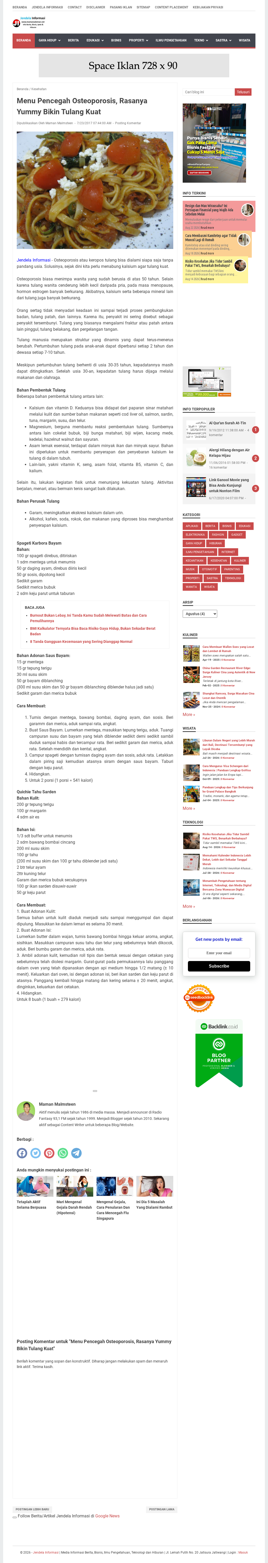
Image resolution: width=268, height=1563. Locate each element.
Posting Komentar (128, 123)
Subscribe (219, 966)
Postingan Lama (161, 1509)
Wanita (191, 587)
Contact (75, 7)
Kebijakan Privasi (208, 7)
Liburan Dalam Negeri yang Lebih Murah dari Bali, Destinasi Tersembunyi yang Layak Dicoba (229, 745)
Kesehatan (219, 560)
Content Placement (171, 7)
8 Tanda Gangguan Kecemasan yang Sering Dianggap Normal (81, 641)
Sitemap (143, 7)
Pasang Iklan (121, 7)
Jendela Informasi (47, 7)
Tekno (199, 40)
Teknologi (233, 578)
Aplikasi (192, 526)
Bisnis (116, 40)
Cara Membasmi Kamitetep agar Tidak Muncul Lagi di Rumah (211, 238)
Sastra (221, 40)
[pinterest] (49, 1153)
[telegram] (76, 1153)
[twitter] (35, 1153)
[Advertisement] (95, 1050)
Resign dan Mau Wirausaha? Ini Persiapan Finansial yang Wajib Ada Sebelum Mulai (209, 210)
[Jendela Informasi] (29, 22)
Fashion (218, 534)
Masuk (243, 1552)
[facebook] (22, 1153)
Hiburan (215, 543)
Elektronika (195, 534)
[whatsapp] (63, 1153)
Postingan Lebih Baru (32, 1509)
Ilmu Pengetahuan (171, 40)
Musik (190, 569)
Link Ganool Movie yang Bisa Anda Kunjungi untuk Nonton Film (229, 485)
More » (189, 714)
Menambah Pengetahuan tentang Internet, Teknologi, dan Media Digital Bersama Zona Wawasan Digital (227, 885)
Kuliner (240, 560)
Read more (207, 227)
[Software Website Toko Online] (207, 395)
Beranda (20, 7)
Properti (136, 40)
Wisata (244, 40)
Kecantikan (194, 560)
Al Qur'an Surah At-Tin (227, 423)
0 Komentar (228, 659)
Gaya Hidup (48, 40)
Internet (228, 552)
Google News (107, 1515)
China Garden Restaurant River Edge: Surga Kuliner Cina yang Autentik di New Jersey (229, 672)
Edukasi (93, 40)
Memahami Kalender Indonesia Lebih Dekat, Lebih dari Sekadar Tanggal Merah (227, 860)
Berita (73, 40)
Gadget (237, 534)
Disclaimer (95, 7)
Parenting (232, 569)
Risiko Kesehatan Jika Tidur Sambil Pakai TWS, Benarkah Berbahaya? (208, 263)
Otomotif (209, 569)
